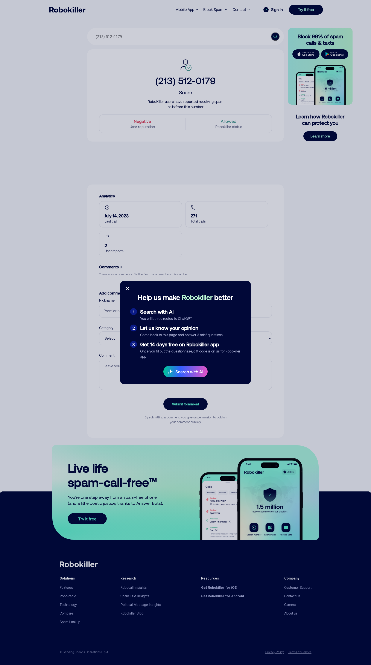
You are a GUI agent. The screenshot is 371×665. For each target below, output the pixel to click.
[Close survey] (127, 288)
